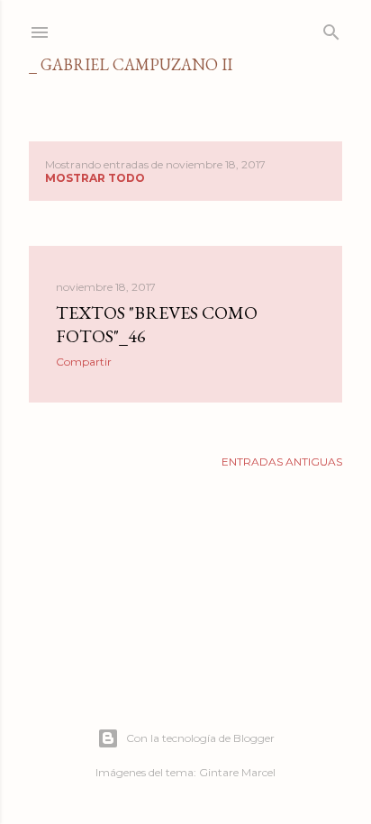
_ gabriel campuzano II (130, 64)
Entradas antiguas (282, 461)
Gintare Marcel (237, 772)
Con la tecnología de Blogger (200, 738)
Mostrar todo (95, 178)
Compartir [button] (84, 361)
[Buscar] (331, 28)
